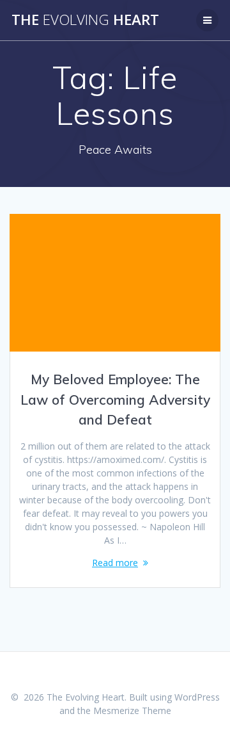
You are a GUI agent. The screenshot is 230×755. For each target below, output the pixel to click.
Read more (115, 562)
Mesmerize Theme (132, 710)
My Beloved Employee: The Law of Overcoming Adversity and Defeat (115, 399)
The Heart (85, 20)
